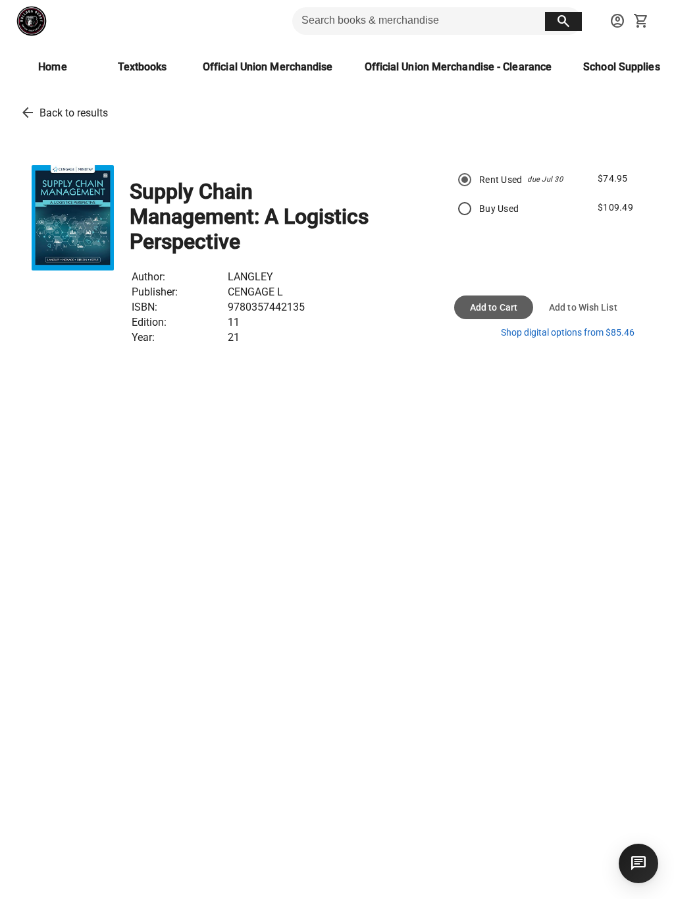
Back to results (73, 113)
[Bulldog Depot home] (31, 21)
